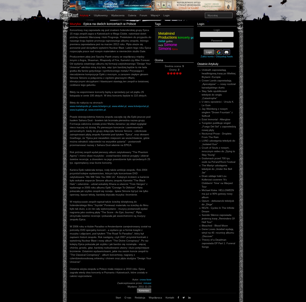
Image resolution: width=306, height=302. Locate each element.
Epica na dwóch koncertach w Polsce (109, 24)
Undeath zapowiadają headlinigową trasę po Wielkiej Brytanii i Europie (219, 73)
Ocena (159, 60)
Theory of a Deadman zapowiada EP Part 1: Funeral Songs (218, 243)
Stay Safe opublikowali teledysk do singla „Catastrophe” (214, 95)
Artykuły (84, 15)
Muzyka (75, 24)
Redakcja (140, 297)
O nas (127, 297)
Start (118, 297)
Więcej (154, 15)
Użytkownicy (101, 15)
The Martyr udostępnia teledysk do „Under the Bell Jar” (217, 169)
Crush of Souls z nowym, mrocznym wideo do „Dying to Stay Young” (218, 151)
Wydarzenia (117, 15)
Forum (143, 15)
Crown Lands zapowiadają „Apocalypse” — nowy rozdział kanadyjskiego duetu (219, 84)
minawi (147, 283)
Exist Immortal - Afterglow (216, 119)
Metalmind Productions (167, 35)
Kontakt (170, 297)
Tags (158, 23)
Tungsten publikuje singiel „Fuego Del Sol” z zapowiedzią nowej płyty (219, 126)
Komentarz (144, 290)
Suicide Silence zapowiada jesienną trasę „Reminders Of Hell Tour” (218, 218)
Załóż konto (207, 56)
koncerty (184, 37)
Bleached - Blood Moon (215, 225)
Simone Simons (167, 46)
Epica (175, 49)
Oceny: (173, 69)
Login (166, 15)
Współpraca (155, 297)
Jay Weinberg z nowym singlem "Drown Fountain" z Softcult (217, 112)
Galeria (132, 15)
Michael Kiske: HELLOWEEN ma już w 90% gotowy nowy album (218, 194)
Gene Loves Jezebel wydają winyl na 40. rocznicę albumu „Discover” (218, 233)
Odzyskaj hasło (224, 56)
